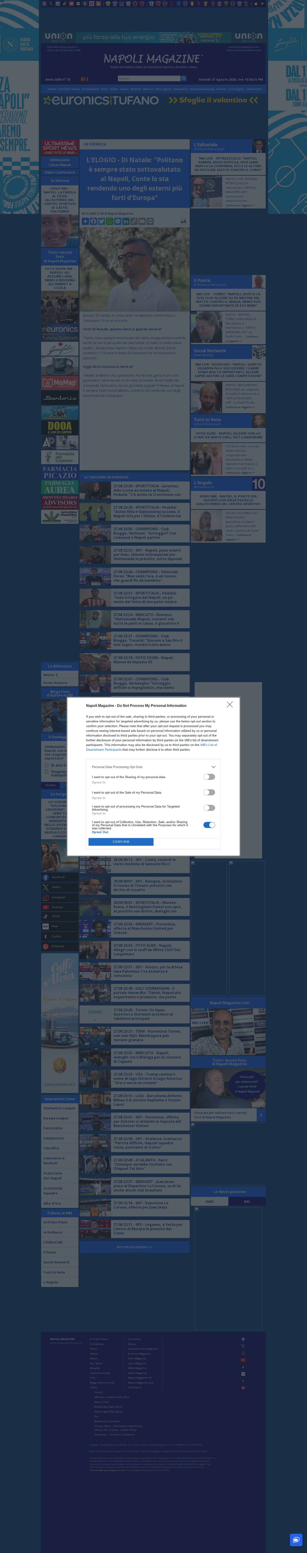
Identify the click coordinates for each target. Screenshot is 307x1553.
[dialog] (153, 776)
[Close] (231, 706)
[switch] (209, 777)
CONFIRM (121, 841)
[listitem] (153, 767)
